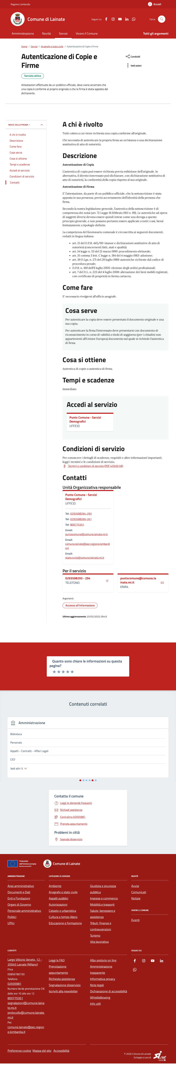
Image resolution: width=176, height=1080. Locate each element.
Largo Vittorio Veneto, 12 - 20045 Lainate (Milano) (25, 962)
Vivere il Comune (87, 33)
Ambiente (55, 886)
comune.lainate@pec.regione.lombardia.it (87, 546)
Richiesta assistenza (62, 979)
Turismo (95, 935)
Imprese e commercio (104, 898)
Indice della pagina (18, 124)
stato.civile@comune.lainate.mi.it (84, 558)
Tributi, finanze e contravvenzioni (100, 926)
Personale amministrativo (24, 910)
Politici (12, 917)
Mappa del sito (41, 1050)
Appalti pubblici (58, 898)
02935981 (14, 983)
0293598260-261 (81, 519)
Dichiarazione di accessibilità (108, 991)
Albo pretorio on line (103, 960)
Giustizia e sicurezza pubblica (103, 889)
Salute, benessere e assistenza (102, 913)
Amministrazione (23, 33)
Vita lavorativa (99, 941)
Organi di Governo (19, 904)
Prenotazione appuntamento (58, 969)
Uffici (11, 923)
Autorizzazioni (58, 904)
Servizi (63, 33)
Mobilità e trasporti (102, 904)
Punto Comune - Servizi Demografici (85, 419)
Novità (46, 33)
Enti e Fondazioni (19, 898)
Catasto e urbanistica (62, 910)
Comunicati (138, 892)
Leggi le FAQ (57, 960)
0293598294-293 (81, 514)
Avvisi (135, 886)
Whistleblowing (100, 997)
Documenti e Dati (19, 892)
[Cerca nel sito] (161, 19)
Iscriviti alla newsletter (63, 991)
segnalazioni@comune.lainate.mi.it (26, 1005)
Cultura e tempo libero (63, 917)
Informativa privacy (102, 979)
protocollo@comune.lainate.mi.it (26, 1015)
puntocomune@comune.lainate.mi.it (86, 534)
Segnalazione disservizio (65, 985)
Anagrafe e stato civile (63, 892)
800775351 (77, 525)
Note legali (97, 985)
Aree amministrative (21, 886)
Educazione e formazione (65, 923)
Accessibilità (61, 1050)
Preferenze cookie (19, 1050)
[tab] (80, 780)
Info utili (95, 1003)
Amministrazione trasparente (101, 969)
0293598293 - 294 (77, 578)
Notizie (135, 898)
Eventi (135, 920)
